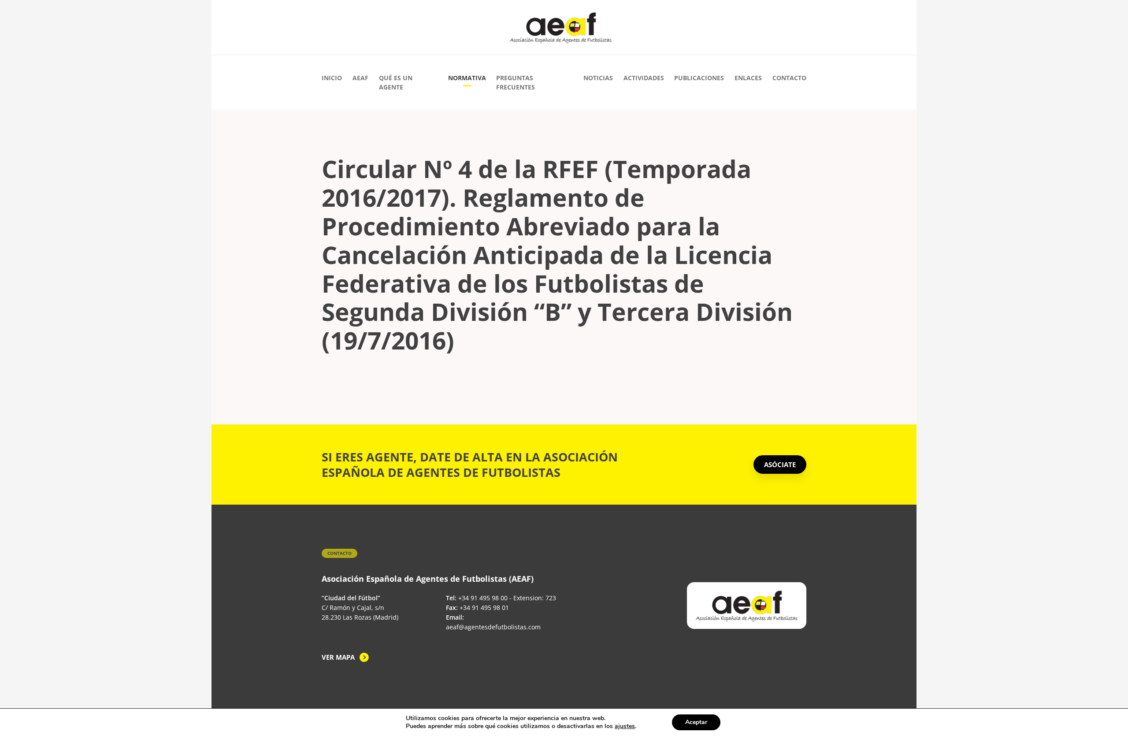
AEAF (360, 78)
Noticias (598, 78)
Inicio (332, 78)
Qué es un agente (395, 82)
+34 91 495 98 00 (483, 598)
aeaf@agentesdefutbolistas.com (493, 627)
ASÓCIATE (780, 464)
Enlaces (748, 78)
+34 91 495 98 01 (484, 607)
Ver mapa (338, 657)
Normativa (467, 78)
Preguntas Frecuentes (515, 82)
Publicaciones (699, 78)
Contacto (789, 78)
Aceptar (696, 722)
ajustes (625, 726)
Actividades (643, 78)
